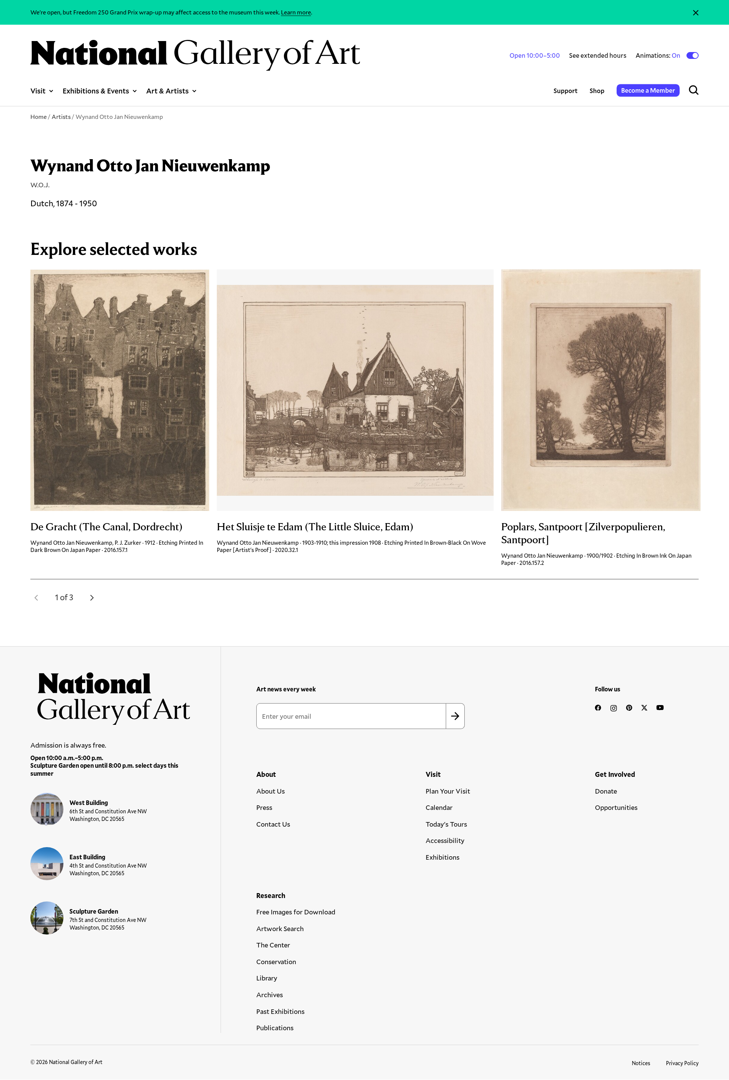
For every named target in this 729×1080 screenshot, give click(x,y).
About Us (270, 790)
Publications (274, 1027)
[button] (36, 597)
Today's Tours (446, 824)
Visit (38, 90)
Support (566, 90)
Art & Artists (167, 90)
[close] (696, 12)
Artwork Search (280, 928)
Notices (641, 1063)
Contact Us (273, 824)
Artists (61, 116)
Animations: (659, 55)
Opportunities (616, 807)
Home (38, 116)
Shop (597, 90)
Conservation (276, 961)
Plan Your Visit (448, 790)
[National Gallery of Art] (110, 695)
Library (266, 977)
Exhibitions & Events (96, 90)
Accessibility (445, 840)
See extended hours (597, 55)
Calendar (439, 807)
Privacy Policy (682, 1063)
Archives (269, 994)
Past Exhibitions (280, 1011)
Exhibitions (442, 857)
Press (264, 807)
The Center (273, 944)
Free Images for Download (295, 911)
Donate (606, 790)
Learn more (296, 12)
